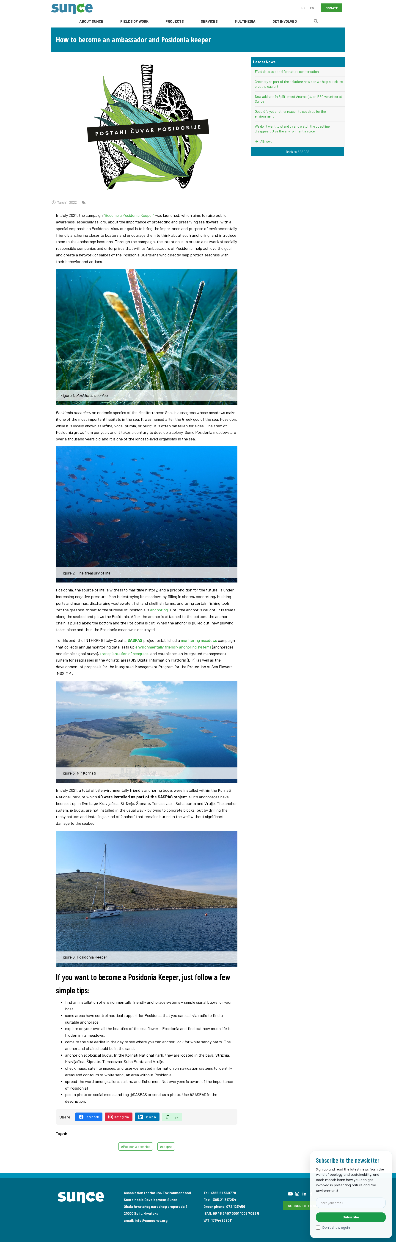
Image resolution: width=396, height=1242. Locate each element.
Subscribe (351, 1217)
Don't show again (336, 1228)
